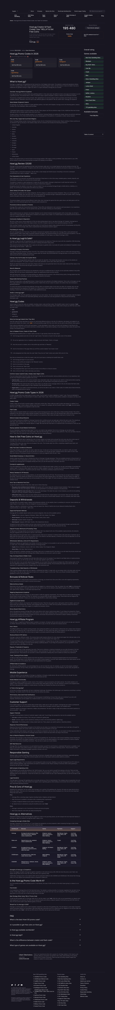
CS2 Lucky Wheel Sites (64, 981)
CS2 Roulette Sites (63, 985)
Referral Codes (84, 996)
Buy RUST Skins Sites (63, 989)
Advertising (83, 994)
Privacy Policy (83, 987)
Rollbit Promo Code (39, 1001)
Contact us (83, 979)
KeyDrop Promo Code (39, 995)
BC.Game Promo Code (40, 985)
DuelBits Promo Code (39, 981)
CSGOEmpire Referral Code (41, 979)
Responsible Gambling (85, 992)
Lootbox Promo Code (24, 958)
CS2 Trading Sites (62, 996)
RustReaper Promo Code (40, 987)
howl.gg (32, 42)
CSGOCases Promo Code (40, 999)
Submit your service (85, 981)
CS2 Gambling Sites (63, 976)
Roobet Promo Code (39, 1006)
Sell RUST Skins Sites (63, 987)
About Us (82, 976)
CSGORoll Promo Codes (40, 976)
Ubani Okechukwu (30, 50)
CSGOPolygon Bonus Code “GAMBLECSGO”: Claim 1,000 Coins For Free (44, 991)
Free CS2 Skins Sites (63, 992)
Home (11, 20)
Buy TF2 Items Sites (63, 1000)
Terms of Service (84, 983)
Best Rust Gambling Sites (64, 979)
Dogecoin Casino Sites (64, 998)
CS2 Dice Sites (62, 1003)
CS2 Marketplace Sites (64, 994)
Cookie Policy (83, 989)
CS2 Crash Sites (62, 1005)
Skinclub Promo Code (39, 997)
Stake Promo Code (39, 983)
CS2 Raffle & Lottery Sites (64, 983)
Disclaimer (83, 985)
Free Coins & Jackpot (93, 28)
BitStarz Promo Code (39, 1004)
